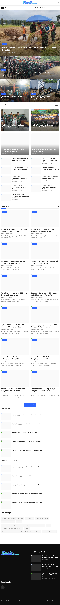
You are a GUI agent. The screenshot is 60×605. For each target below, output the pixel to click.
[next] (58, 8)
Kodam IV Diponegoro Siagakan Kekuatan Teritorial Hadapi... (43, 230)
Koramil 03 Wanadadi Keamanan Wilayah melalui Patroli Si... (13, 390)
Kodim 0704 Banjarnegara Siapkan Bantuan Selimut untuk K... (14, 230)
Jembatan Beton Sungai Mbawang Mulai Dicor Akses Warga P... (44, 294)
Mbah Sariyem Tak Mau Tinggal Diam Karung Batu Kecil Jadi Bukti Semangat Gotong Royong (23, 525)
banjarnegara (11, 518)
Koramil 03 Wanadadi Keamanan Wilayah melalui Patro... (19, 187)
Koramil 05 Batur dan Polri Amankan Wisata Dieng (25, 484)
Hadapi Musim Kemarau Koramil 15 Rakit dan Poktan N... (50, 168)
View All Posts (54, 206)
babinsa (4, 518)
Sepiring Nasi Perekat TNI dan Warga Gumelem (24, 475)
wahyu (3, 52)
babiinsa (19, 522)
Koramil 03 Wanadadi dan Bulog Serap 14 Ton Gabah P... (49, 575)
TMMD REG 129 (29, 518)
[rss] (3, 587)
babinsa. (45, 531)
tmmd (46, 518)
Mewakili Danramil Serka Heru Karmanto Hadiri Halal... (26, 414)
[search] (58, 2)
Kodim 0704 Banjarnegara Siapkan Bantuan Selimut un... (13, 126)
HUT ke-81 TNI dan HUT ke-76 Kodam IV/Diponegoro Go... (20, 168)
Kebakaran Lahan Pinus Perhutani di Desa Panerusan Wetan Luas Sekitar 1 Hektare (26, 8)
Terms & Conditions (52, 601)
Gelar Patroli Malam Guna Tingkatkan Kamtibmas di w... (27, 493)
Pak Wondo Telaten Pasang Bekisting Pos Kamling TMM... (27, 450)
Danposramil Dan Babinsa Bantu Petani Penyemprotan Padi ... (13, 262)
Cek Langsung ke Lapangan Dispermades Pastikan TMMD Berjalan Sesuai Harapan (21, 531)
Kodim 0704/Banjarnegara (8, 522)
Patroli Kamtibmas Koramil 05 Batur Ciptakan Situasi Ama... (14, 294)
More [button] (56, 105)
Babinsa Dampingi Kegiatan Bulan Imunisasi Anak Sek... (27, 502)
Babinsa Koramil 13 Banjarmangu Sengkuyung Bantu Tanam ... (43, 390)
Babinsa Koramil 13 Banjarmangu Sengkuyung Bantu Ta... (49, 187)
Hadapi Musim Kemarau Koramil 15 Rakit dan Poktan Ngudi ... (44, 326)
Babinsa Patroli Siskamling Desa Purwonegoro (24, 432)
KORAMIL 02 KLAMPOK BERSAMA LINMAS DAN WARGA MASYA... (20, 196)
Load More (29, 405)
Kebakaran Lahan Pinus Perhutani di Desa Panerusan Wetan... (44, 262)
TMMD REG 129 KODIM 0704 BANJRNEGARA (12, 528)
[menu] (2, 2)
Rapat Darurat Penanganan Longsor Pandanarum (12, 97)
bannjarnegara (39, 518)
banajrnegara (52, 531)
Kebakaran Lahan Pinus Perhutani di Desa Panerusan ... (44, 150)
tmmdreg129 (20, 518)
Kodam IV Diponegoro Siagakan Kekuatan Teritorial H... (42, 126)
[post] (30, 33)
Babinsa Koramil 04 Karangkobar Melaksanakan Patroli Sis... (13, 358)
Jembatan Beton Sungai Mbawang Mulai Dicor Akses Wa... (49, 160)
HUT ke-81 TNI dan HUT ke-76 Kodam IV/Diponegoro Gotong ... (13, 326)
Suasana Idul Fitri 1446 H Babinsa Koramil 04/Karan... (26, 423)
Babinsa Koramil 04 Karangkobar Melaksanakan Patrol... (19, 178)
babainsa (27, 528)
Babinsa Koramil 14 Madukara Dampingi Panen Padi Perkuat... (42, 358)
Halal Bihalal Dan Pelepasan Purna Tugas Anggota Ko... (26, 441)
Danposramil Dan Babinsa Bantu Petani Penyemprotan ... (13, 150)
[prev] (55, 8)
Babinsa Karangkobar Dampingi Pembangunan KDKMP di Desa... (41, 97)
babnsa (48, 525)
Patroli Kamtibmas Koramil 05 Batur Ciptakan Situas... (20, 159)
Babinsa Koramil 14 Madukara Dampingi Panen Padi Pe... (50, 177)
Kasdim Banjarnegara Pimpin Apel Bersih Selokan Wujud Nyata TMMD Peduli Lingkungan (27, 74)
